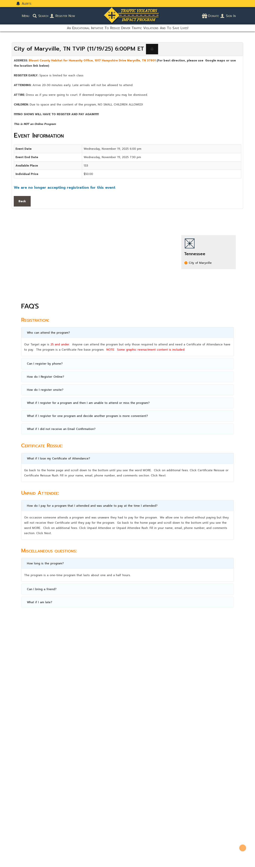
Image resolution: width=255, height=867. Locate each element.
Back (22, 201)
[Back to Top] (242, 848)
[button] (127, 332)
